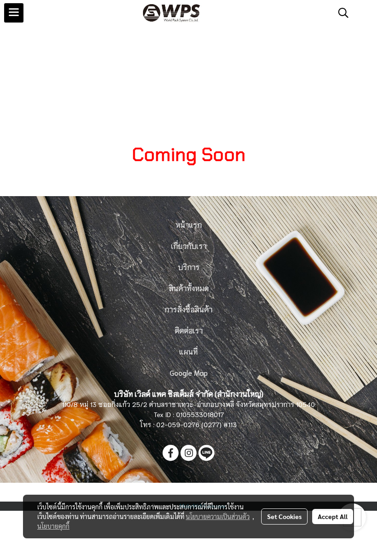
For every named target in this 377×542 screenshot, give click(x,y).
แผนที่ (188, 351)
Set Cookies (284, 516)
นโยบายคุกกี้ (53, 526)
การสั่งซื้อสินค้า (188, 309)
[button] (340, 13)
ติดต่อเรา (189, 330)
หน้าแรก (189, 224)
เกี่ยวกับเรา (188, 245)
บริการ (189, 266)
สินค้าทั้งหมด (189, 288)
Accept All (333, 516)
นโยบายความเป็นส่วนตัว (218, 516)
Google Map (189, 372)
